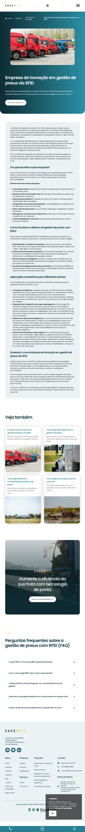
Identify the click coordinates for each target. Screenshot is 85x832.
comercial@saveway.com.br (71, 771)
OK (53, 813)
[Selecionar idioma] (49, 5)
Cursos (21, 782)
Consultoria (23, 786)
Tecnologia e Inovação (30, 18)
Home (10, 18)
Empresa (8, 767)
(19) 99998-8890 (67, 767)
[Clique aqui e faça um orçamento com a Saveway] (42, 829)
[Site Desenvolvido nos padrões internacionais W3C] (33, 810)
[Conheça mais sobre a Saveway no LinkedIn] (19, 750)
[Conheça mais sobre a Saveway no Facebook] (7, 750)
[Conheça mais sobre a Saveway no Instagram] (13, 750)
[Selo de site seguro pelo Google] (43, 810)
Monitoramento (40, 770)
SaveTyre (22, 767)
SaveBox (22, 763)
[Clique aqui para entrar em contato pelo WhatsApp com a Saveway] (74, 829)
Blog (6, 779)
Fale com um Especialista (41, 599)
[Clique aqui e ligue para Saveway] (10, 829)
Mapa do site (10, 793)
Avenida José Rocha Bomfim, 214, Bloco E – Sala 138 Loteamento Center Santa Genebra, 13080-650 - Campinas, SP (70, 786)
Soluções (18, 18)
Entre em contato (14, 103)
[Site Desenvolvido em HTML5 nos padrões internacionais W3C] (29, 810)
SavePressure (24, 771)
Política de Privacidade (63, 808)
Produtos (8, 771)
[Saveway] (13, 6)
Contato (8, 782)
